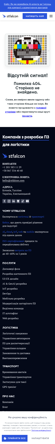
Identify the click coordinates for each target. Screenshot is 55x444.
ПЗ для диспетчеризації (16, 343)
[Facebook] (4, 201)
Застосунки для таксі (14, 382)
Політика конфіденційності (41, 430)
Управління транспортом (16, 377)
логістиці (23, 216)
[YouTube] (27, 201)
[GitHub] (18, 201)
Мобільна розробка (13, 298)
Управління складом (14, 348)
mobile (30, 231)
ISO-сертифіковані (13, 241)
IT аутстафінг (10, 313)
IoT (15, 231)
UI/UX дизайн (10, 278)
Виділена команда (13, 308)
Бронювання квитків (14, 372)
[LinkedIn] (14, 201)
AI (3, 231)
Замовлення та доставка (16, 353)
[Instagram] (9, 201)
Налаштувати (40, 438)
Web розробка (10, 318)
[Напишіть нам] (35, 16)
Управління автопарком (16, 338)
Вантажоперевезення (14, 358)
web (20, 231)
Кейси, (6, 222)
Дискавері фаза (11, 269)
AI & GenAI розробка (14, 283)
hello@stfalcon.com (13, 180)
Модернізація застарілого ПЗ (19, 303)
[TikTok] (23, 201)
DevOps (6, 293)
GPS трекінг (9, 387)
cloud (9, 231)
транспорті (37, 216)
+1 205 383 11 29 (11, 167)
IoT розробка (10, 288)
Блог (5, 407)
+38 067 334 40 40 (12, 170)
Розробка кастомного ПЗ (16, 273)
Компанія (7, 402)
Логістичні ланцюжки (15, 333)
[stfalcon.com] (10, 16)
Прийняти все (17, 438)
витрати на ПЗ (23, 250)
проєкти (27, 115)
